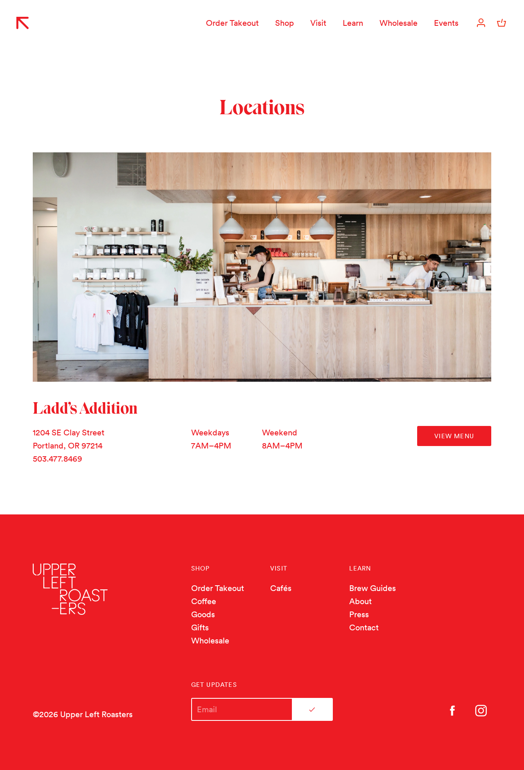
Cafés (280, 588)
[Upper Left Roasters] (22, 23)
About (360, 601)
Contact (364, 627)
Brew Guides (372, 588)
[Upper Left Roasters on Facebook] (452, 710)
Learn (353, 23)
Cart (501, 23)
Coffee (203, 601)
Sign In (481, 23)
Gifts (200, 627)
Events (446, 23)
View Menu (454, 436)
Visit (318, 23)
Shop (284, 23)
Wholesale (398, 23)
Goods (203, 614)
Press (359, 614)
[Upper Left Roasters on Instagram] (481, 710)
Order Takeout (232, 23)
